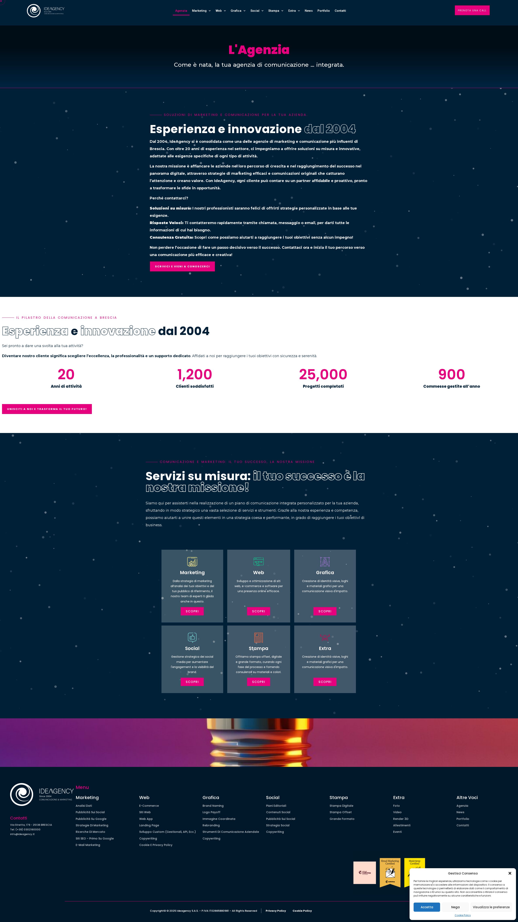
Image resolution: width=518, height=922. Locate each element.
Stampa (273, 11)
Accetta (427, 907)
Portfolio (323, 11)
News (309, 11)
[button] (510, 873)
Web (219, 11)
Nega (455, 907)
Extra (292, 11)
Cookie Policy (463, 915)
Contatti (340, 11)
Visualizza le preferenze (491, 907)
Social (255, 11)
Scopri (192, 611)
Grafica (236, 11)
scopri (258, 611)
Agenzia (181, 11)
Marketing (199, 11)
